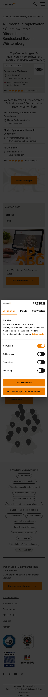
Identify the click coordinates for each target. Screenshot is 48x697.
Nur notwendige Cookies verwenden (24, 391)
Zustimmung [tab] (9, 311)
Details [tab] (23, 311)
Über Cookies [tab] (38, 311)
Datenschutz (38, 334)
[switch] (41, 354)
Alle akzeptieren (24, 382)
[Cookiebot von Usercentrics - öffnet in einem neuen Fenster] (34, 303)
